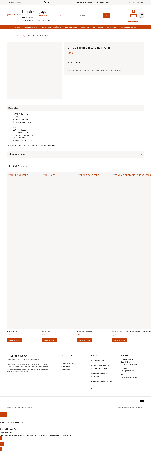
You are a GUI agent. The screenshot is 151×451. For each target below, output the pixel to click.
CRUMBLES (46, 332)
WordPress (141, 407)
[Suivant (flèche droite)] (147, 225)
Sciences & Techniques (113, 70)
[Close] (3, 414)
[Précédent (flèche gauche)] (3, 225)
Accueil (9, 36)
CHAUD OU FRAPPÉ (14, 332)
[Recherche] (106, 15)
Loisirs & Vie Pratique (19, 36)
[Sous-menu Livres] (20, 27)
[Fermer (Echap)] (148, 2)
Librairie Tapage (34, 11)
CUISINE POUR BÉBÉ (84, 332)
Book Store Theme (123, 407)
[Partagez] (144, 2)
